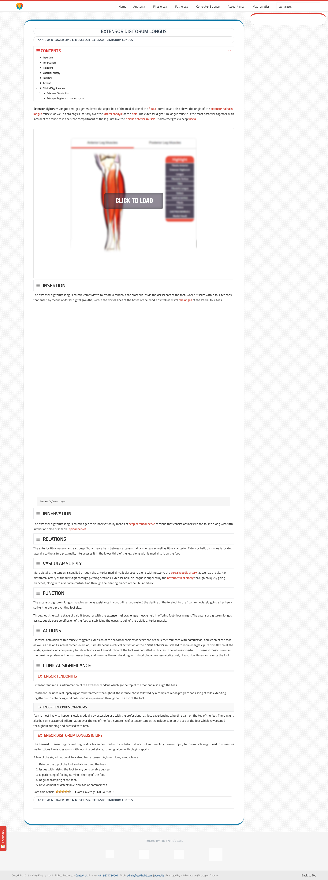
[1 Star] (57, 791)
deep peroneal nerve (142, 524)
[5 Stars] (69, 791)
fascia (192, 119)
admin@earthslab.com (140, 875)
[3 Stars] (63, 791)
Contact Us (82, 875)
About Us (159, 875)
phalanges (185, 300)
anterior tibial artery (180, 578)
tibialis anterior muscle (140, 119)
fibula (152, 108)
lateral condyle (113, 113)
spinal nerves (77, 529)
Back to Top (308, 875)
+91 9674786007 (108, 875)
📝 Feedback (3, 839)
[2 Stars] (60, 791)
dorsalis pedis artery (184, 572)
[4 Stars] (66, 791)
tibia (134, 113)
